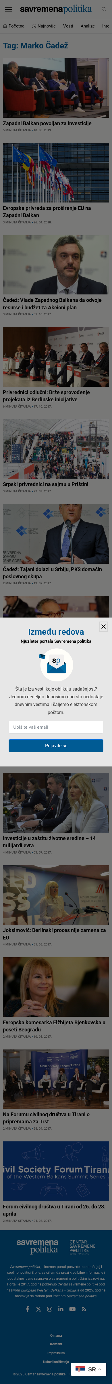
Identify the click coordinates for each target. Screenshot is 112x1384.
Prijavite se (56, 745)
